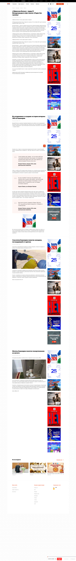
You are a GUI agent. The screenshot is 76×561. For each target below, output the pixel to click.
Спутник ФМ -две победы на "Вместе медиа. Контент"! (38, 473)
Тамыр (35, 497)
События (14, 474)
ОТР (35, 503)
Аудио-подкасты (15, 489)
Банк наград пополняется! (17, 473)
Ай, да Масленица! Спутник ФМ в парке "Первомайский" (55, 473)
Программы (14, 487)
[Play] (71, 559)
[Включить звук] (44, 146)
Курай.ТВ (36, 501)
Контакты (14, 491)
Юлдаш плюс (36, 493)
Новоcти (36, 487)
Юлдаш (35, 491)
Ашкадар (36, 495)
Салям (35, 499)
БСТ (35, 489)
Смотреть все (59, 459)
